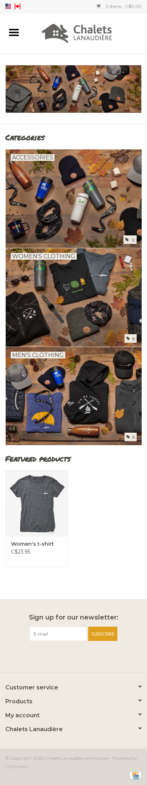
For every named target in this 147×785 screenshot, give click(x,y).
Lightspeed (16, 766)
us (8, 6)
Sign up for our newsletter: (73, 617)
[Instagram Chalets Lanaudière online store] (86, 655)
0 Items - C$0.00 (123, 6)
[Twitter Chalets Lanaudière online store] (73, 655)
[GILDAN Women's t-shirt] (36, 503)
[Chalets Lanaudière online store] (87, 33)
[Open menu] (14, 32)
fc (17, 6)
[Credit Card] (134, 775)
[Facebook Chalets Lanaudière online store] (60, 655)
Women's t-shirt (32, 544)
